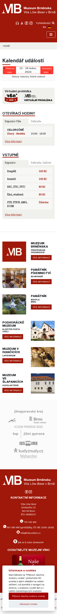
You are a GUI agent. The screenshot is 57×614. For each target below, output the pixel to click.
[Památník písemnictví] (14, 277)
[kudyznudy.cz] (28, 450)
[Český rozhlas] (38, 419)
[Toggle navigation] (51, 34)
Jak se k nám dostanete (31, 542)
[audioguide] (18, 23)
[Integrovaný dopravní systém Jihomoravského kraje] (28, 443)
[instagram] (31, 23)
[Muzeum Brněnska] (14, 251)
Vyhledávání (43, 23)
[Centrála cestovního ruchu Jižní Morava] (28, 433)
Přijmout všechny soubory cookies (28, 596)
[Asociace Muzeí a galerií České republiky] (12, 419)
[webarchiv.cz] (28, 456)
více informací (41, 257)
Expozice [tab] (10, 162)
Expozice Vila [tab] (13, 121)
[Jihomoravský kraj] (29, 411)
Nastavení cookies (28, 604)
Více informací (13, 141)
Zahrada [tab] (36, 121)
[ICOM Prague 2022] (29, 426)
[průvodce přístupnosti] (22, 23)
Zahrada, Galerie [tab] (41, 162)
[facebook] (27, 23)
